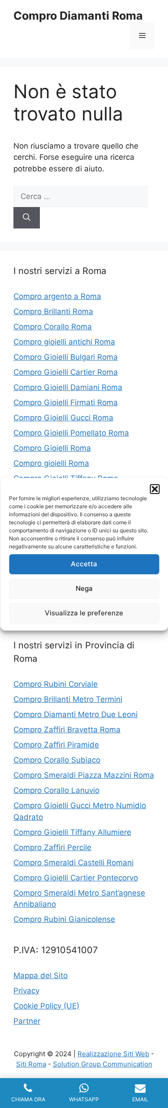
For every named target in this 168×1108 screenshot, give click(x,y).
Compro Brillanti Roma (53, 311)
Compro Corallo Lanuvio (56, 790)
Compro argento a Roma (57, 296)
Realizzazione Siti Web (113, 1054)
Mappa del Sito (40, 975)
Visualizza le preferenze (84, 613)
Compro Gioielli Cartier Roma (65, 372)
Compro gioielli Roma (51, 463)
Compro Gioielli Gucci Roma (63, 417)
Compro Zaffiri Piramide (56, 744)
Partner (26, 1021)
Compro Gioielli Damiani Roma (67, 387)
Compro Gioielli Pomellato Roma (71, 432)
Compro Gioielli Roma (52, 448)
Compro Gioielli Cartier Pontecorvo (75, 877)
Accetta (84, 564)
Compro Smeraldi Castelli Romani (73, 862)
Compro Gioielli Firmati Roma (65, 402)
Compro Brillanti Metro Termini (67, 699)
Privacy (26, 990)
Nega (84, 588)
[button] (154, 489)
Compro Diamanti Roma (78, 15)
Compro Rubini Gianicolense (64, 919)
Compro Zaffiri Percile (52, 847)
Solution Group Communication (102, 1064)
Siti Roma (31, 1064)
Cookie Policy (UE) (46, 1005)
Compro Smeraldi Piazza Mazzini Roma (83, 775)
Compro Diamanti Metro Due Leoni (75, 714)
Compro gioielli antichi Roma (64, 341)
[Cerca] (26, 217)
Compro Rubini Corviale (55, 684)
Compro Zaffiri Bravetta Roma (67, 729)
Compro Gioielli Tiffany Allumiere (72, 832)
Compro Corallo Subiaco (56, 759)
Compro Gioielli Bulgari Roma (65, 357)
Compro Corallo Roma (52, 326)
